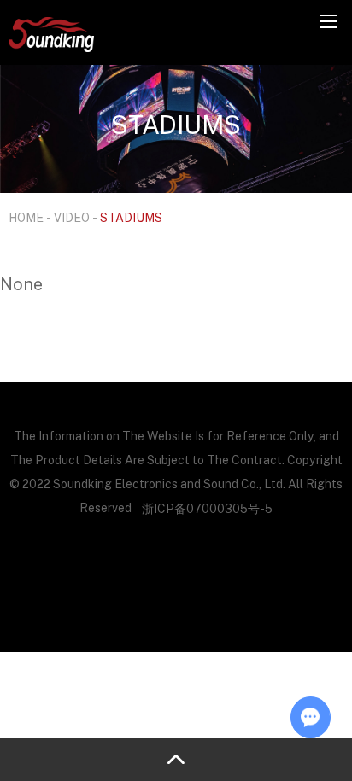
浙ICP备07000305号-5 (207, 508)
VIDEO (72, 217)
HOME (26, 217)
